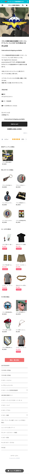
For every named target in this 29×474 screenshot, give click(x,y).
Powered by (12, 458)
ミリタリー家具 (5, 437)
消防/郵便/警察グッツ (7, 395)
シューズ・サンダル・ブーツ (8, 427)
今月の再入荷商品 (6, 375)
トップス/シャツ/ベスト (7, 385)
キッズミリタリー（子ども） (7, 442)
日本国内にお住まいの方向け (14, 129)
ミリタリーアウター (6, 410)
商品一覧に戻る (14, 360)
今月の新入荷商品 (6, 370)
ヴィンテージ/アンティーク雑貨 (9, 432)
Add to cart (14, 124)
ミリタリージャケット (6, 380)
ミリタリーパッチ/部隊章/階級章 (9, 390)
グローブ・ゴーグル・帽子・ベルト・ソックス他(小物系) (13, 421)
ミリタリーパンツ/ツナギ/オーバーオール (11, 400)
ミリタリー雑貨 (5, 415)
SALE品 (3, 447)
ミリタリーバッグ (5, 405)
